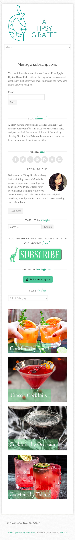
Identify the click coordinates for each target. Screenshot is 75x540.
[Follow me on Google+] (30, 159)
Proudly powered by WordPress (21, 532)
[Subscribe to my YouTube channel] (52, 159)
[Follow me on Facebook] (15, 159)
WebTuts (63, 532)
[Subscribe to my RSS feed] (59, 159)
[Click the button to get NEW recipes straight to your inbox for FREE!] (37, 261)
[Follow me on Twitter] (23, 159)
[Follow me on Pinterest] (37, 159)
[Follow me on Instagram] (45, 159)
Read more (15, 210)
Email (11, 92)
